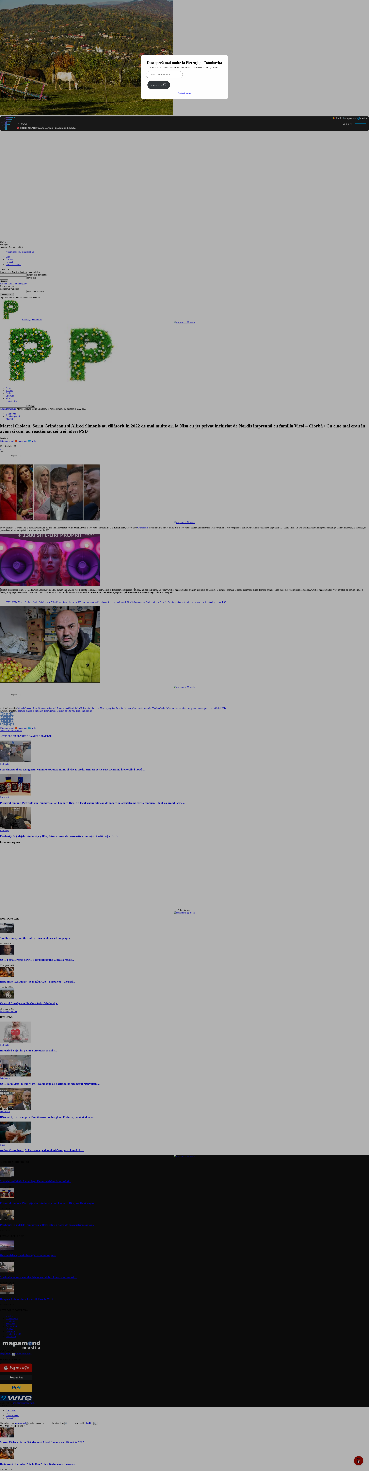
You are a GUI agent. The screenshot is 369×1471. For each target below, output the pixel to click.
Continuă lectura (184, 93)
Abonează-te (157, 85)
